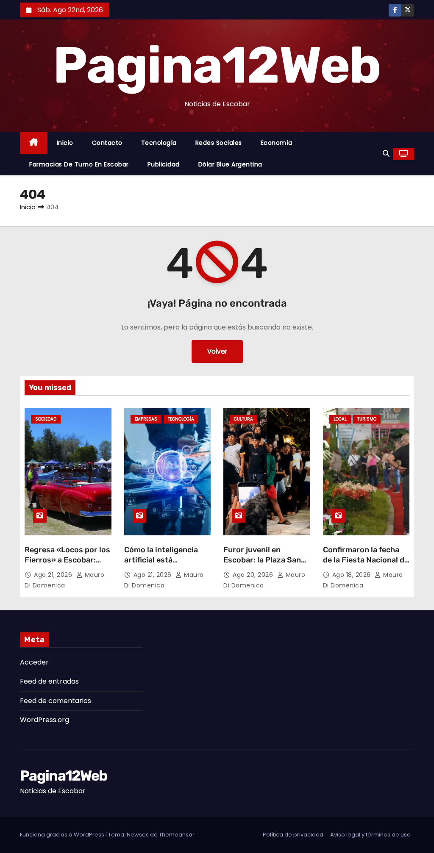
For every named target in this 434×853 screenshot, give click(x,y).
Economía (276, 142)
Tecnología (159, 142)
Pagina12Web (217, 65)
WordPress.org (44, 720)
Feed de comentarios (55, 701)
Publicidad (163, 164)
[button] (386, 153)
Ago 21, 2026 (54, 575)
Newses (138, 835)
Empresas (146, 419)
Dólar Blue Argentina (230, 164)
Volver (217, 351)
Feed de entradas (49, 681)
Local (340, 419)
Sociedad (45, 419)
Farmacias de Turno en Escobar (79, 164)
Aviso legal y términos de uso (370, 835)
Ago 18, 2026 (352, 575)
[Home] (33, 143)
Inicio (65, 142)
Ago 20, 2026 (254, 575)
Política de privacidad (293, 835)
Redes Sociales (218, 142)
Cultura (243, 419)
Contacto (107, 142)
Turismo (366, 419)
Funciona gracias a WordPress (63, 835)
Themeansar (177, 835)
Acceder (34, 662)
